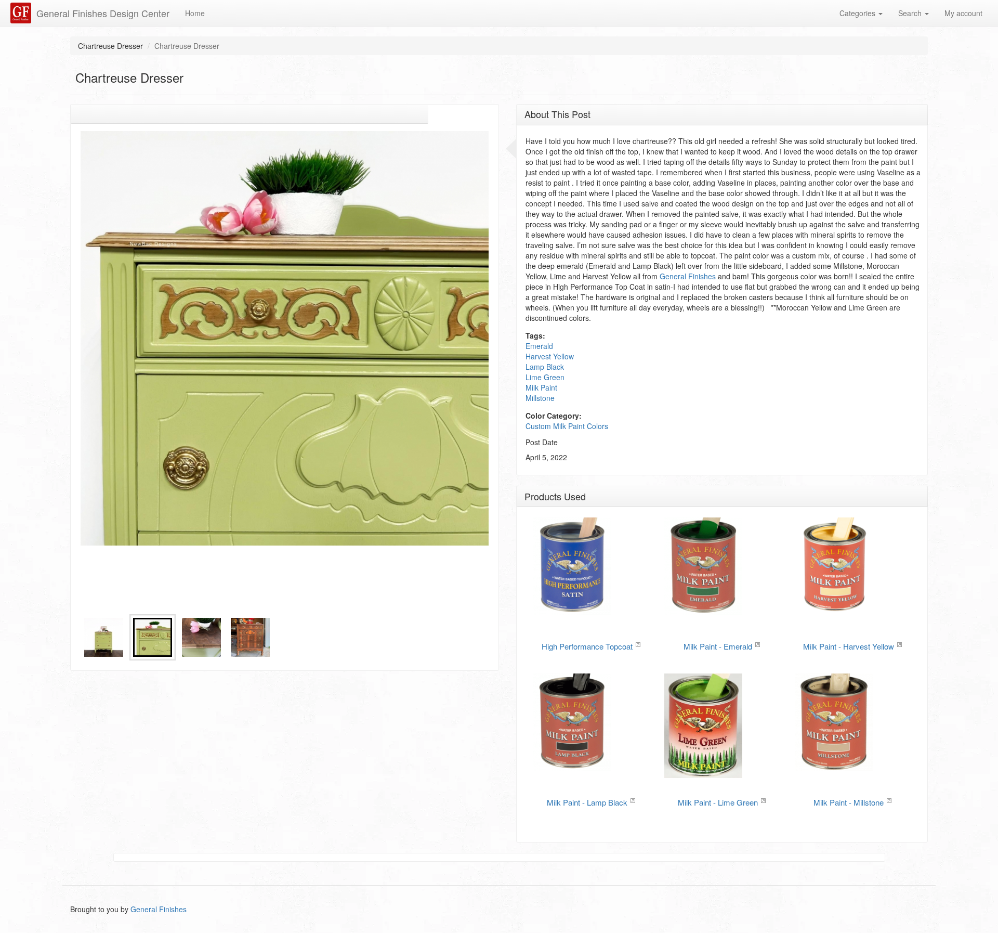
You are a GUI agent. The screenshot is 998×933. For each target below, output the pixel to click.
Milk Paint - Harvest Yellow (848, 646)
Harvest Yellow (550, 356)
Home (195, 13)
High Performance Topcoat (587, 646)
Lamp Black (545, 366)
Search (911, 13)
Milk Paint (541, 387)
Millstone (540, 398)
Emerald (539, 346)
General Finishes (688, 276)
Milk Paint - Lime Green (718, 802)
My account (963, 13)
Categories (858, 13)
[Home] (22, 13)
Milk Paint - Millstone (848, 802)
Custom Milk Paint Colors (567, 426)
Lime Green (545, 377)
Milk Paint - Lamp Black (587, 802)
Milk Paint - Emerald (718, 646)
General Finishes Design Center (102, 13)
